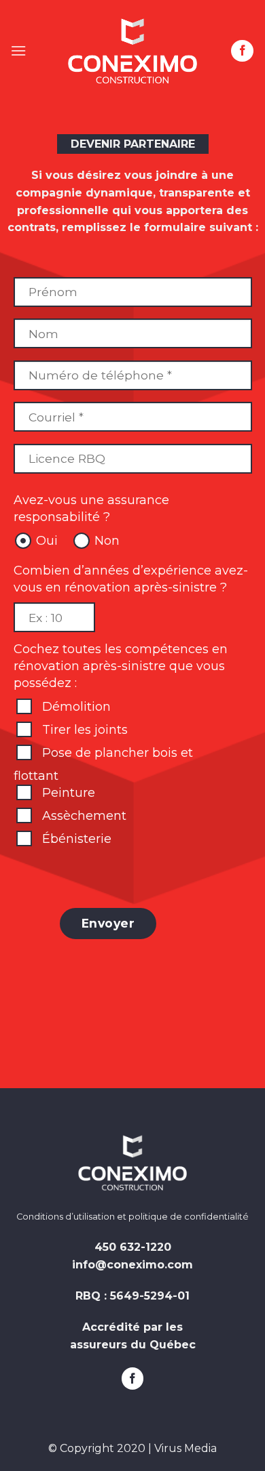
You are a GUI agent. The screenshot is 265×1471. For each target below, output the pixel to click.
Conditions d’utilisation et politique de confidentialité (132, 1216)
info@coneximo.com (132, 1264)
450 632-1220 (132, 1247)
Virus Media (185, 1448)
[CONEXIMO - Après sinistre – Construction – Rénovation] (132, 51)
